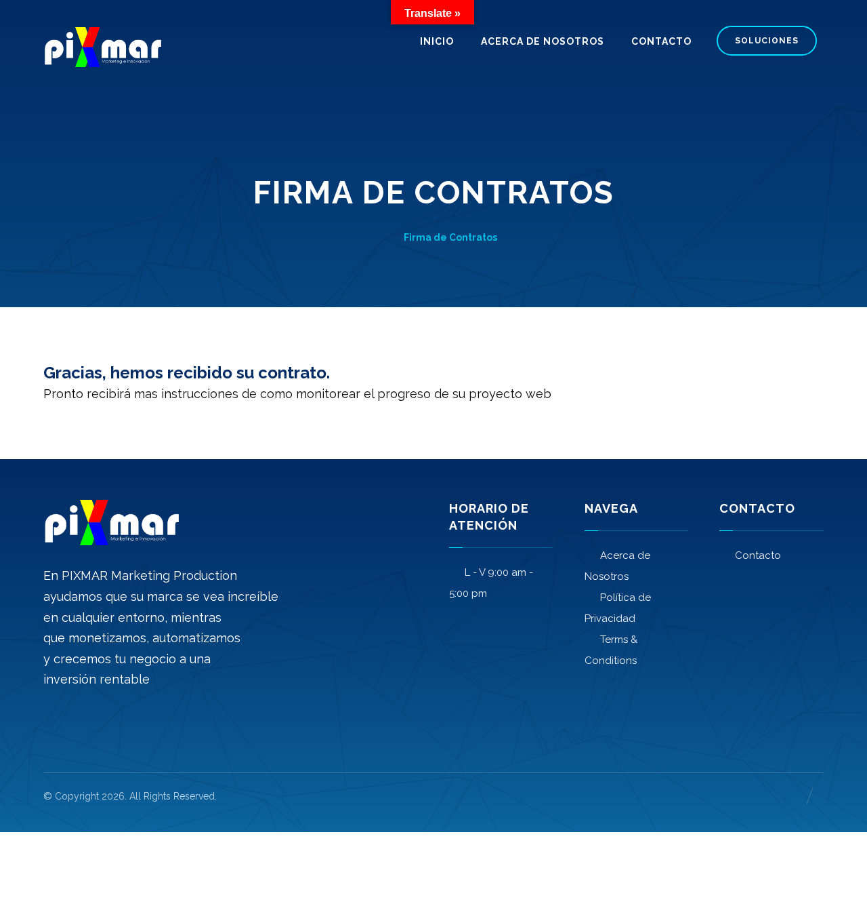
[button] (53, 721)
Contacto (758, 555)
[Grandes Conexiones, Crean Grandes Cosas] (102, 47)
